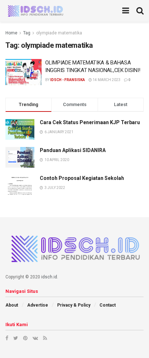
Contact (107, 305)
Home (11, 32)
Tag (26, 32)
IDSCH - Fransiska (67, 80)
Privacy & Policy (73, 305)
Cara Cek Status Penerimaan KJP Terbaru (90, 122)
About (11, 305)
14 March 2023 (106, 80)
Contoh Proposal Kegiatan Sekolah (82, 178)
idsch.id (49, 276)
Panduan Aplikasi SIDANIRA (73, 150)
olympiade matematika (59, 32)
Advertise (37, 305)
